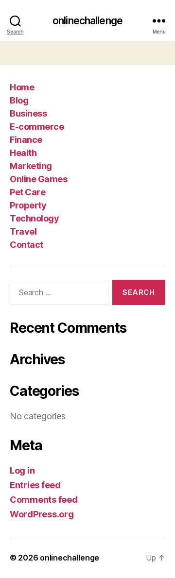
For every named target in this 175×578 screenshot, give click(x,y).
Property (28, 205)
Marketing (31, 166)
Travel (23, 231)
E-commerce (37, 126)
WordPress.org (42, 514)
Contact (26, 244)
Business (28, 113)
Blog (19, 100)
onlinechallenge (87, 21)
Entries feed (35, 485)
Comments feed (44, 499)
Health (23, 153)
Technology (34, 218)
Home (22, 87)
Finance (26, 140)
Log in (22, 470)
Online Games (38, 179)
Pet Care (27, 192)
